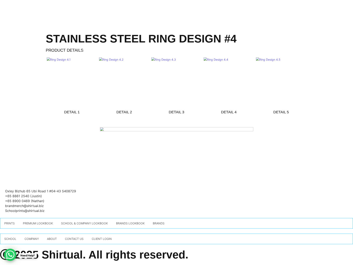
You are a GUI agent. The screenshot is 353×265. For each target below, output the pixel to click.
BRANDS (158, 223)
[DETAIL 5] (281, 81)
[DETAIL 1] (72, 81)
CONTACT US (74, 239)
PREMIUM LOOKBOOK (38, 223)
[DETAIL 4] (229, 81)
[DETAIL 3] (176, 81)
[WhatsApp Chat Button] (10, 255)
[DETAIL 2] (124, 81)
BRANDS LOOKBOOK (130, 223)
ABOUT (52, 239)
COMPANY (32, 239)
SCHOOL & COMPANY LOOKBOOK (84, 223)
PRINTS (9, 223)
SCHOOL (10, 239)
